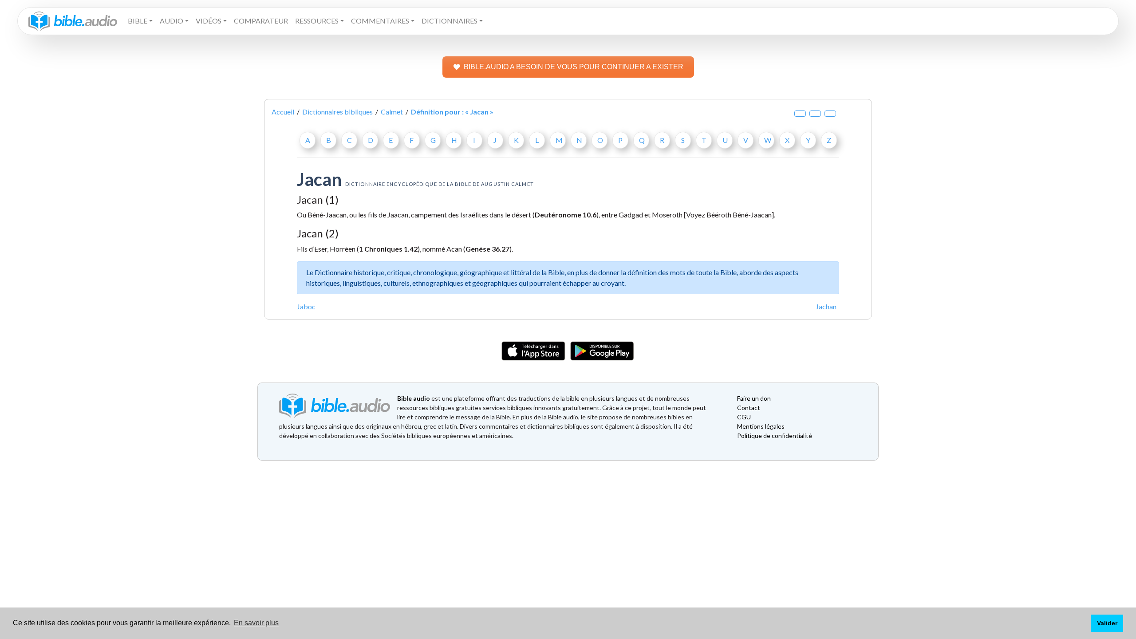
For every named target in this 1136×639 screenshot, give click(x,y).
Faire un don (754, 398)
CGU (744, 417)
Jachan (826, 306)
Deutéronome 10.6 (565, 214)
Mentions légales (761, 426)
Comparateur (261, 20)
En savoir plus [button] (256, 623)
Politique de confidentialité (774, 435)
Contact (748, 407)
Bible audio (413, 398)
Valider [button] (1107, 623)
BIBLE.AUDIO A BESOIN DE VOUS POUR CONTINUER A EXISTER (573, 67)
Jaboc (306, 306)
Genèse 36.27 (487, 249)
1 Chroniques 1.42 (388, 249)
